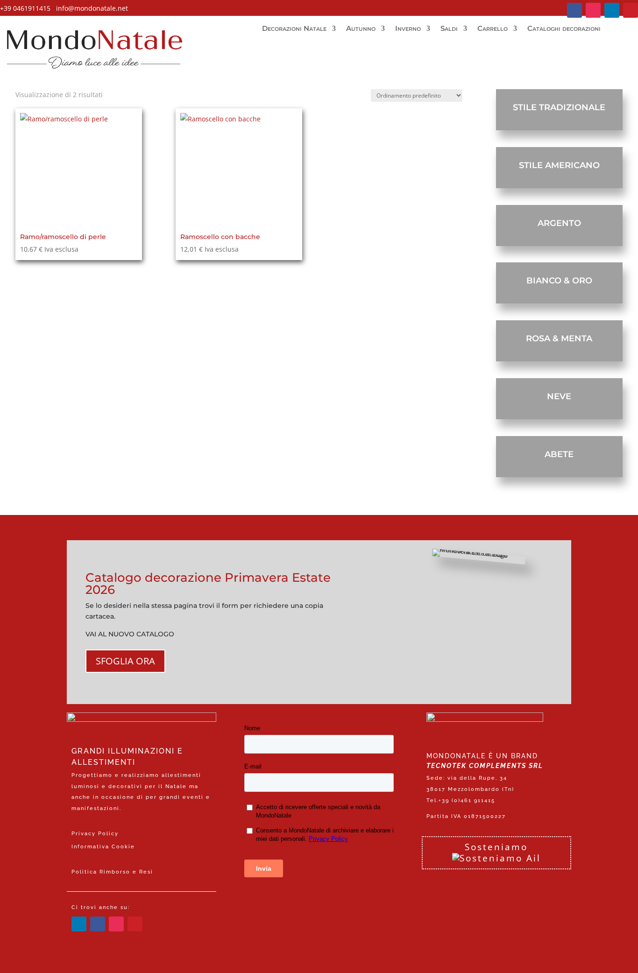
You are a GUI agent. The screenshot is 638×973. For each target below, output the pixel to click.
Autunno (361, 29)
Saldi (449, 29)
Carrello (492, 29)
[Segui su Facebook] (574, 10)
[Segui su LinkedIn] (611, 10)
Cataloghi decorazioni (564, 29)
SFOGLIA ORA (125, 661)
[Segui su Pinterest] (630, 10)
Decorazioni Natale (294, 29)
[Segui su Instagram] (593, 10)
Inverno (408, 29)
